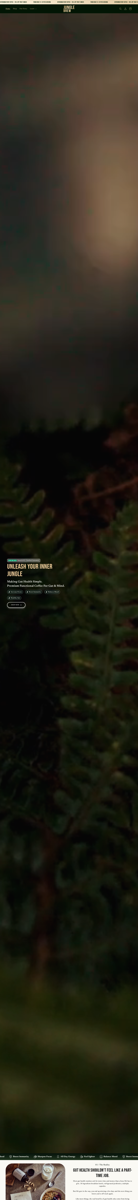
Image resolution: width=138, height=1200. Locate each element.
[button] (33, 8)
